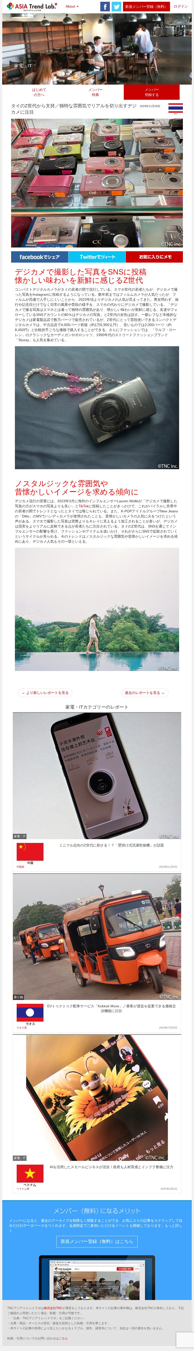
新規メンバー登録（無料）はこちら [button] (97, 1241)
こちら (63, 1338)
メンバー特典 (95, 92)
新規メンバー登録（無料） (146, 7)
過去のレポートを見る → (145, 693)
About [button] (71, 6)
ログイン (181, 6)
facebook (105, 6)
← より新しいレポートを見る (45, 693)
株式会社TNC (53, 1308)
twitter (116, 6)
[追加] (154, 257)
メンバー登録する (152, 92)
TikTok (84, 506)
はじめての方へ (39, 92)
